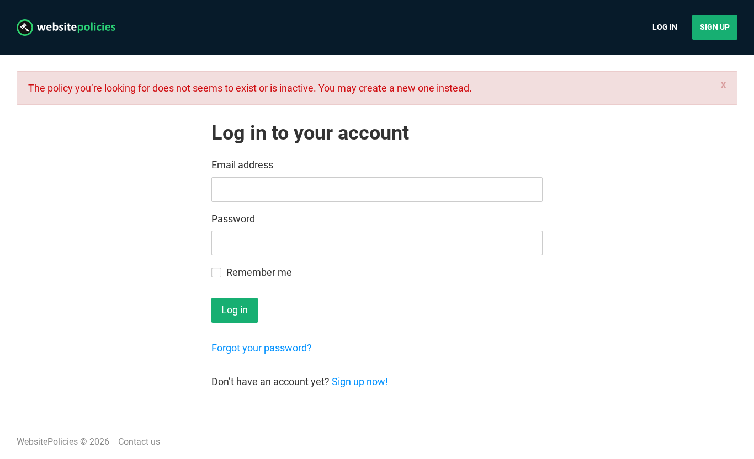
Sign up (715, 27)
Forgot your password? (261, 348)
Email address (242, 164)
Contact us (139, 441)
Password (233, 219)
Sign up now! (360, 381)
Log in (664, 27)
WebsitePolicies (47, 441)
